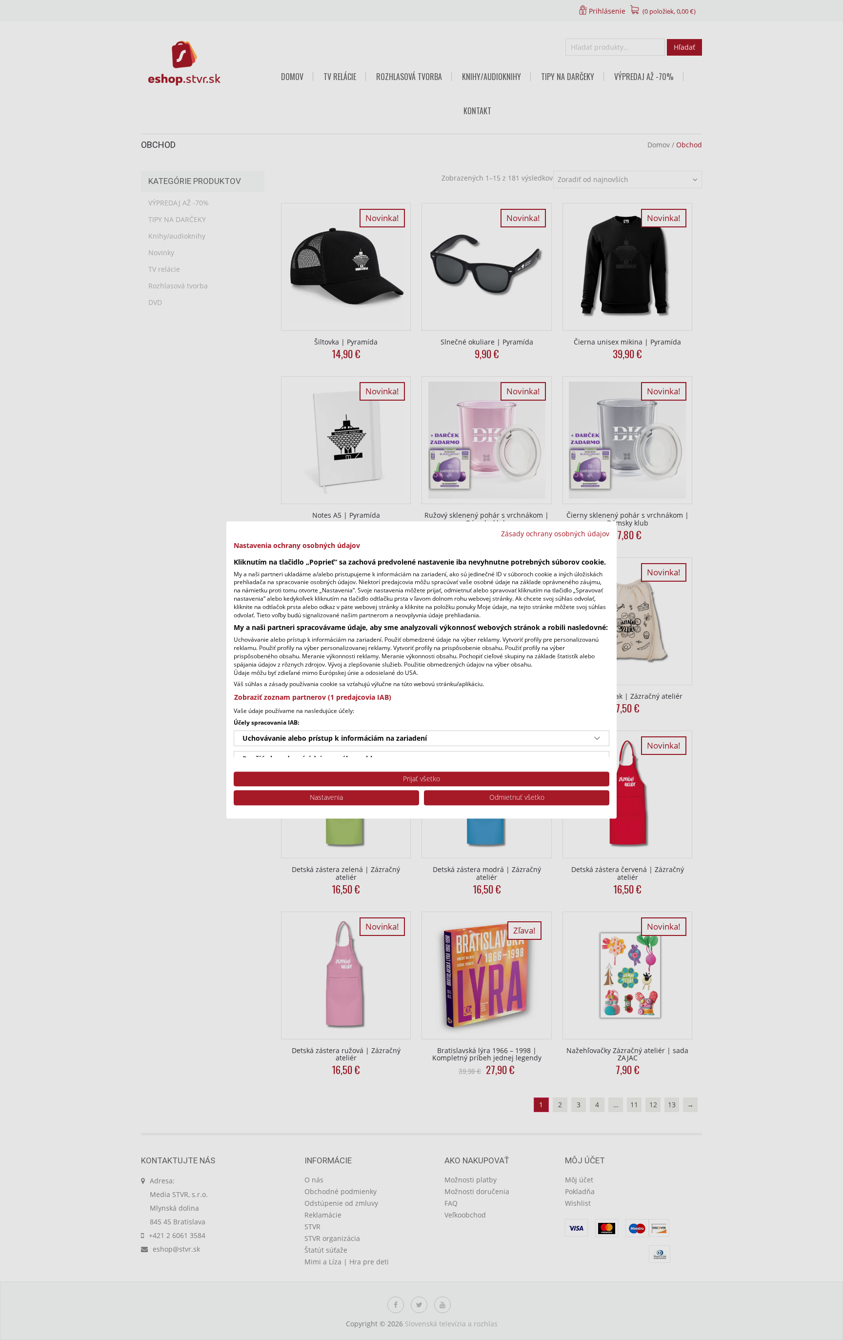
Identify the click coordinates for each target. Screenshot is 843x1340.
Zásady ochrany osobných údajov (555, 533)
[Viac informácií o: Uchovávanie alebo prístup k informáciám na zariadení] (597, 738)
